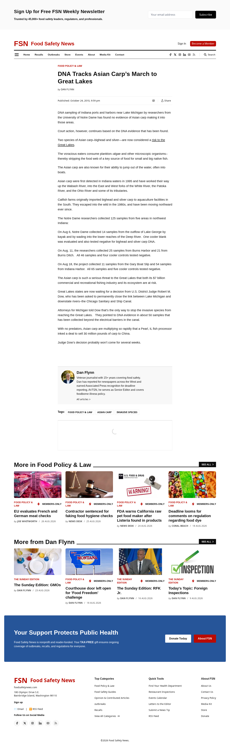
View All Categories (105, 716)
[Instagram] (179, 54)
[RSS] (193, 54)
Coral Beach (180, 525)
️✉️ (19, 709)
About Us (206, 685)
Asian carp (104, 412)
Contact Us (207, 691)
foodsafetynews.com (25, 687)
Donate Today (178, 638)
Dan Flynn (67, 89)
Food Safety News (119, 740)
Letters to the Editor (160, 704)
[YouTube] (189, 54)
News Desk (75, 521)
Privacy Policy (208, 697)
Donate (205, 716)
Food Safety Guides (105, 691)
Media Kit (206, 704)
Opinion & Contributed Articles (111, 697)
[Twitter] (175, 54)
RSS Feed (154, 716)
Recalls (98, 710)
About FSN (205, 638)
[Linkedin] (184, 54)
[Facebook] (170, 54)
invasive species (127, 412)
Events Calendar (158, 697)
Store (204, 710)
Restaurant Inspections (162, 691)
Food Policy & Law (70, 65)
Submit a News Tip (159, 710)
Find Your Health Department (165, 685)
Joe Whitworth (27, 521)
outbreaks (100, 704)
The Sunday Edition (26, 579)
